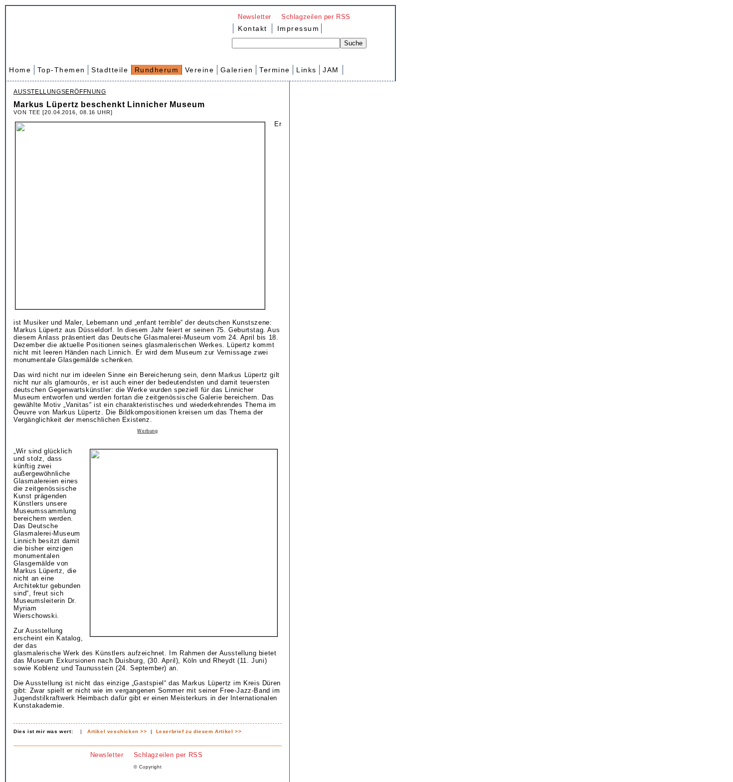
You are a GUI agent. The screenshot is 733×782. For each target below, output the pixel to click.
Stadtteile (109, 70)
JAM (331, 70)
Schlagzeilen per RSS (316, 16)
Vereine (199, 70)
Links (306, 70)
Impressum (296, 28)
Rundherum (157, 70)
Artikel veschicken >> (117, 731)
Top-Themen (61, 70)
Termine (274, 70)
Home (20, 70)
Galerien (236, 70)
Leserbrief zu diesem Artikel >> (199, 731)
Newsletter (254, 16)
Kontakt (252, 28)
